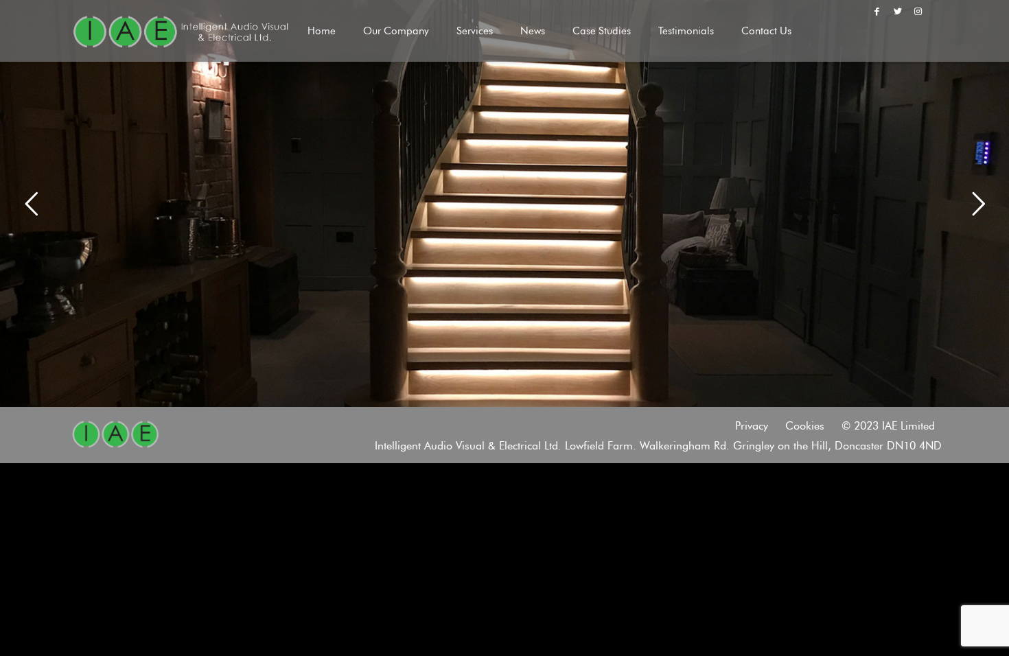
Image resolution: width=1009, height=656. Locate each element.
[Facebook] (876, 11)
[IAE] (180, 31)
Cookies (804, 425)
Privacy (751, 425)
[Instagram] (918, 11)
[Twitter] (898, 11)
